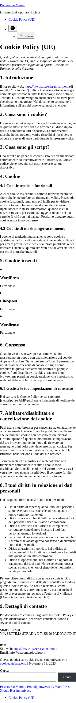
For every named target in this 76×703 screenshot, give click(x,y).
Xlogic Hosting (10, 690)
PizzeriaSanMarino (12, 5)
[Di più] (12, 28)
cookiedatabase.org (13, 663)
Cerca (4, 670)
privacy (26, 690)
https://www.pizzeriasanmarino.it (46, 86)
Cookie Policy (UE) (21, 19)
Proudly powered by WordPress (48, 687)
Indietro (28, 36)
